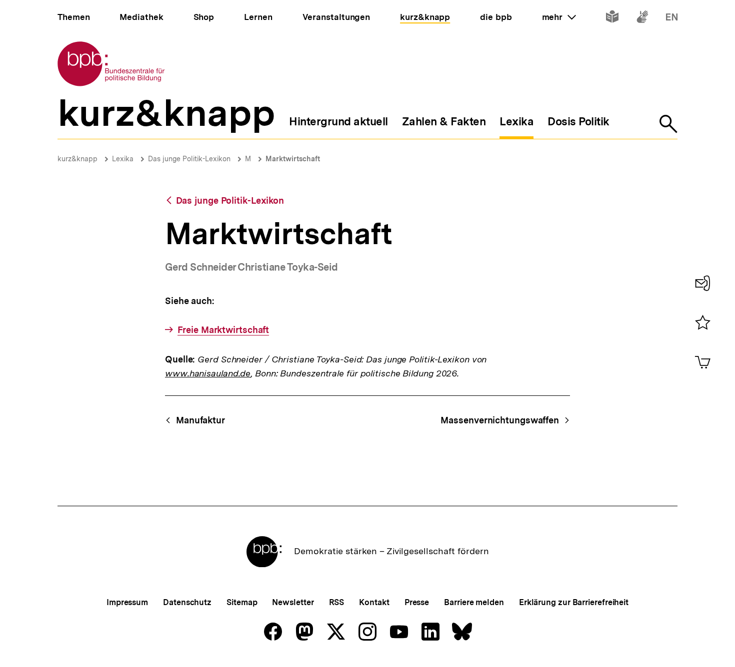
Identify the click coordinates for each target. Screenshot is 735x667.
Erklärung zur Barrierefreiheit (573, 602)
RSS (336, 602)
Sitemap (241, 602)
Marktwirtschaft (293, 159)
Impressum (127, 602)
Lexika (123, 159)
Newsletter (293, 602)
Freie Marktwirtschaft (223, 330)
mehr (559, 17)
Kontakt (374, 602)
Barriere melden (474, 602)
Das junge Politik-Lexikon (189, 159)
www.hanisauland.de (207, 373)
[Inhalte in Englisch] (672, 18)
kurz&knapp (78, 159)
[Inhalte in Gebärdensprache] (642, 18)
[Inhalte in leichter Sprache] (612, 18)
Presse (416, 602)
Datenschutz (187, 602)
